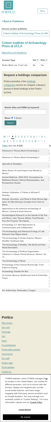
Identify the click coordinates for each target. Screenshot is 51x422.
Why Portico (7, 323)
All (4, 136)
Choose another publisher (14, 29)
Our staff (5, 358)
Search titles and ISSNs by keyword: (22, 107)
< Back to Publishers (13, 21)
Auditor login (7, 363)
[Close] (46, 379)
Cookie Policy (36, 402)
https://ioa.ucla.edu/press (14, 52)
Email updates (8, 367)
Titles (5, 146)
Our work (6, 327)
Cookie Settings (25, 410)
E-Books (18, 118)
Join (3, 336)
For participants (9, 345)
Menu (42, 11)
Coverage (6, 332)
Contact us (6, 372)
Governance (7, 354)
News (4, 341)
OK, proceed (25, 417)
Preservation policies (11, 349)
